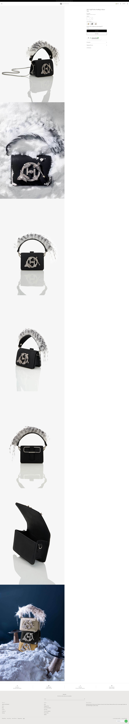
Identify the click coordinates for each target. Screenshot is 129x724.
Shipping (88, 14)
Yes (88, 28)
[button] (120, 4)
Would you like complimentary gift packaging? (94, 26)
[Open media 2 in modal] (32, 150)
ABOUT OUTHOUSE (5, 704)
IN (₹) (118, 3)
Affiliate (45, 714)
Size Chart (45, 709)
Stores (3, 706)
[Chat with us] (126, 721)
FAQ (45, 704)
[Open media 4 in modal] (32, 343)
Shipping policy (20, 718)
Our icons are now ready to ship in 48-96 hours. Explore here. (64, 0)
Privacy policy (9, 718)
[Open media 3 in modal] (32, 247)
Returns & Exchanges (47, 707)
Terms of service (14, 718)
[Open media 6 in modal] (32, 536)
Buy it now (96, 33)
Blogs (3, 707)
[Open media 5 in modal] (32, 440)
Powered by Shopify (124, 718)
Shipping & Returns (90, 45)
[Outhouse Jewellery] (64, 4)
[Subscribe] (83, 699)
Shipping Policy (46, 706)
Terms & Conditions (47, 711)
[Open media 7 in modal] (32, 633)
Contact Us (4, 711)
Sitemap (3, 712)
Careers (3, 709)
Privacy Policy (46, 712)
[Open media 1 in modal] (32, 54)
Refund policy (4, 718)
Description (88, 42)
